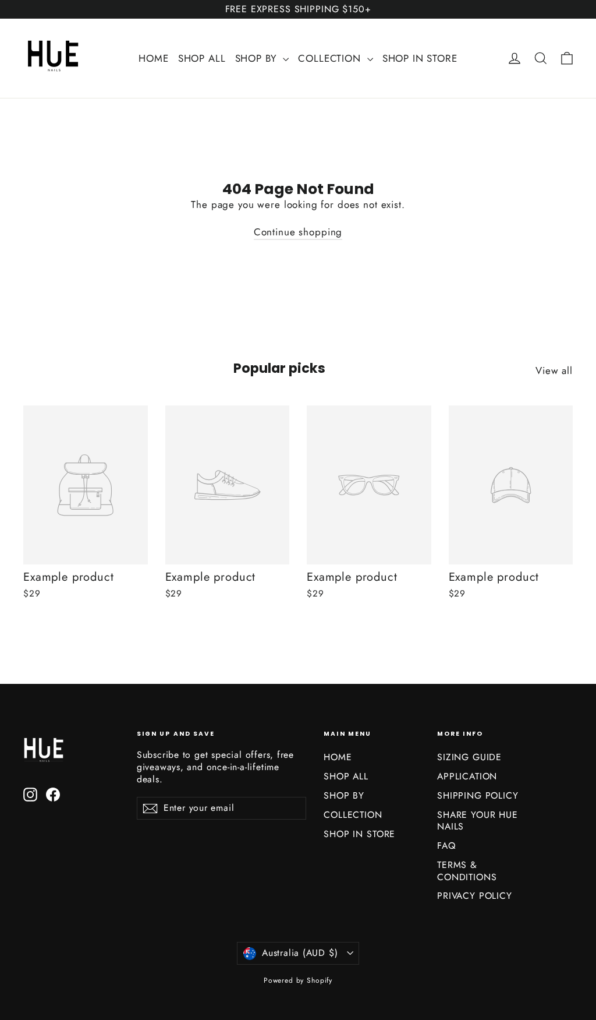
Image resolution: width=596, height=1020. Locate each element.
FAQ (446, 845)
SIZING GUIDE (469, 757)
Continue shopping (298, 232)
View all (554, 370)
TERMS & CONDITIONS (467, 871)
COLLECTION (331, 58)
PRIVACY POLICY (474, 895)
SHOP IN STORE (419, 58)
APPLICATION (467, 776)
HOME (153, 58)
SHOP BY (258, 58)
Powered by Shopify (298, 980)
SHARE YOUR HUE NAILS (477, 821)
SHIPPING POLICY (478, 795)
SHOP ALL (202, 58)
